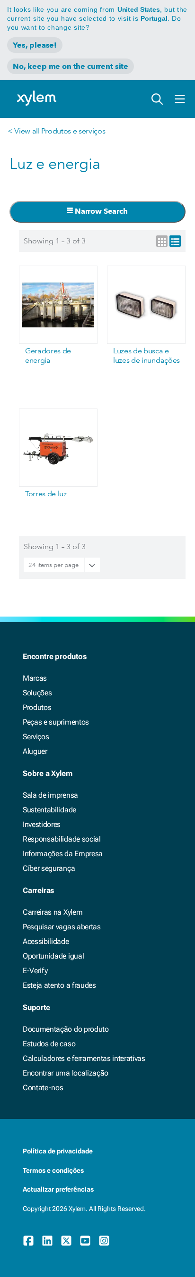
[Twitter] (66, 1240)
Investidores (42, 824)
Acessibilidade (46, 941)
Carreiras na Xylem (52, 912)
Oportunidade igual (53, 955)
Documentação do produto (66, 1029)
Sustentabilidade (49, 809)
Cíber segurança (49, 868)
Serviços (36, 736)
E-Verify (35, 970)
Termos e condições (53, 1170)
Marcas (35, 678)
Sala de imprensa (50, 795)
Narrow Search (100, 211)
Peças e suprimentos (56, 722)
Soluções (37, 692)
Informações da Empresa (63, 853)
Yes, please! (35, 45)
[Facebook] (28, 1240)
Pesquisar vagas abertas (62, 926)
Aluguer (35, 751)
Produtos (37, 707)
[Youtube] (85, 1240)
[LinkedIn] (47, 1240)
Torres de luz (46, 493)
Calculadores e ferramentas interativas (84, 1058)
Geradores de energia (48, 355)
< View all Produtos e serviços (56, 130)
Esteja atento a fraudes (59, 985)
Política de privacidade (58, 1151)
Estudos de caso (49, 1043)
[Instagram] (104, 1240)
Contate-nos (43, 1087)
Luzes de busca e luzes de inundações (146, 355)
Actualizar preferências (58, 1189)
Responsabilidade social (62, 839)
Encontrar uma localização (65, 1072)
